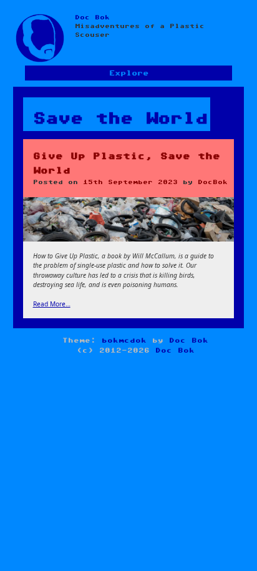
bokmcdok (124, 340)
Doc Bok (92, 17)
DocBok (213, 182)
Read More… (51, 304)
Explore (128, 73)
